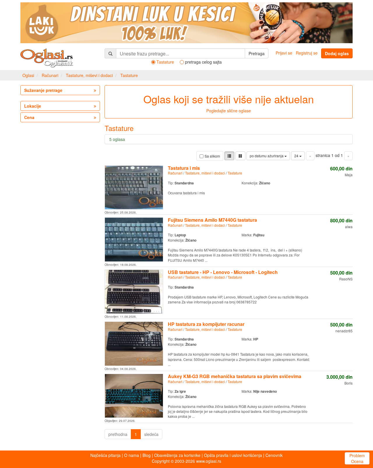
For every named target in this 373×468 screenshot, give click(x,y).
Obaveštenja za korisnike (177, 455)
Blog (146, 455)
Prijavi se (284, 53)
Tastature (129, 75)
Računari (50, 75)
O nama (131, 455)
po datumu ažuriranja (267, 155)
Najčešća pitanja (105, 455)
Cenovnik (274, 455)
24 (296, 155)
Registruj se (307, 53)
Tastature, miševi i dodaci (89, 75)
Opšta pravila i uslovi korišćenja (233, 455)
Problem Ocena (357, 458)
